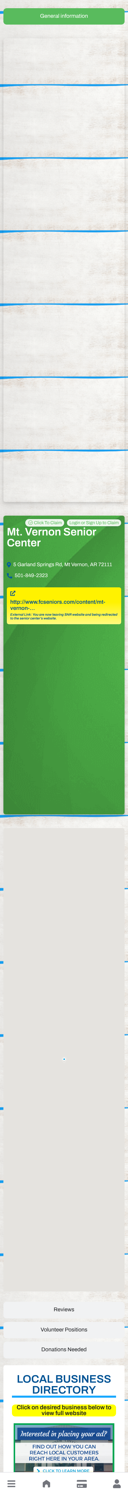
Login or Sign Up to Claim (94, 522)
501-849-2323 (31, 575)
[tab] (64, 16)
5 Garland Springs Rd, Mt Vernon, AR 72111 (62, 565)
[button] (11, 1483)
